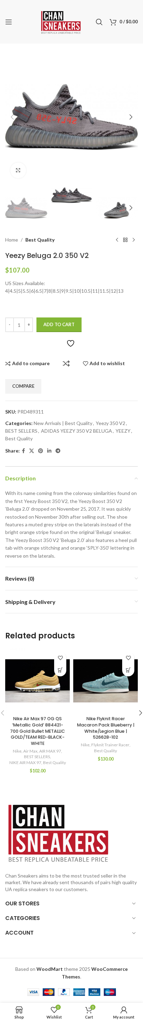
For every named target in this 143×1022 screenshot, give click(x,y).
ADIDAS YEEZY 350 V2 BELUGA (76, 431)
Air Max (30, 751)
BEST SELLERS (21, 431)
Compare (66, 363)
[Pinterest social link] (40, 451)
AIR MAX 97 (50, 751)
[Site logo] (61, 21)
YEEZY (123, 431)
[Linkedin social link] (49, 451)
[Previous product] (117, 240)
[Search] (99, 22)
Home (11, 240)
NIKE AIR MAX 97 (25, 762)
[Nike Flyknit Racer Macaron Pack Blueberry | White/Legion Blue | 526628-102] (105, 680)
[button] (12, 117)
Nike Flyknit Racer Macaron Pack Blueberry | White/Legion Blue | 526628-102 (105, 728)
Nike (17, 751)
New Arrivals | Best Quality (63, 423)
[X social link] (31, 451)
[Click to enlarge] (18, 170)
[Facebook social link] (23, 451)
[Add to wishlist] (60, 658)
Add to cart (59, 324)
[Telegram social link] (57, 451)
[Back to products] (125, 240)
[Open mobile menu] (9, 22)
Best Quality (39, 240)
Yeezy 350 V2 (110, 423)
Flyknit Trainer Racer (110, 744)
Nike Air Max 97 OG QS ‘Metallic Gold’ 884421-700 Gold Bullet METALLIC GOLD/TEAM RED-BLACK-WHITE (37, 731)
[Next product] (133, 240)
